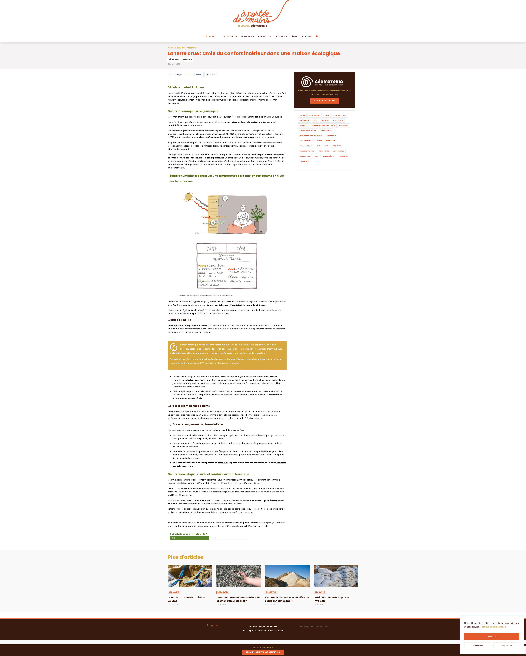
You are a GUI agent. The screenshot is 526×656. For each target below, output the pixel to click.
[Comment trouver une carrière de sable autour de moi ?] (287, 576)
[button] (317, 36)
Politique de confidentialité (258, 630)
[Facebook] (206, 36)
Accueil (253, 626)
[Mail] (213, 36)
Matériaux (192, 47)
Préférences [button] (506, 646)
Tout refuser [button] (477, 646)
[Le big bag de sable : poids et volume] (190, 576)
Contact (280, 630)
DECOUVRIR (174, 592)
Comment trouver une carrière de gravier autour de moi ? (238, 599)
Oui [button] (173, 538)
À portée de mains (176, 47)
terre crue (187, 59)
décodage (173, 59)
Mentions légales (268, 626)
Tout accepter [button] (491, 637)
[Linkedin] (210, 36)
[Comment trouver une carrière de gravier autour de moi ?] (238, 576)
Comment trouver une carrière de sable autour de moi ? (287, 599)
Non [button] (215, 538)
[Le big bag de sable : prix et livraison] (336, 576)
